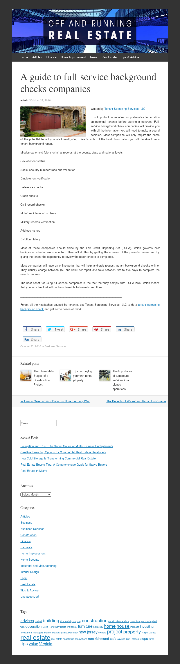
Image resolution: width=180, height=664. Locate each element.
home (110, 625)
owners (102, 632)
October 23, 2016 (40, 100)
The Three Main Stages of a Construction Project (44, 377)
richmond (102, 638)
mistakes (67, 632)
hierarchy (98, 626)
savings (121, 638)
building (51, 620)
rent (91, 638)
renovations (81, 638)
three (151, 638)
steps (144, 638)
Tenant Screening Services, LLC (124, 108)
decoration (33, 626)
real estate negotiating (62, 638)
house (123, 625)
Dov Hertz (60, 626)
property (132, 631)
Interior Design (29, 572)
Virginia (45, 643)
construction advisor (118, 621)
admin (24, 100)
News (93, 57)
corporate (146, 621)
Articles (37, 57)
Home (24, 57)
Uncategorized (29, 596)
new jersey (88, 632)
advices (27, 620)
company (76, 621)
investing (147, 626)
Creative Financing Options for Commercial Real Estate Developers (63, 452)
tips (24, 643)
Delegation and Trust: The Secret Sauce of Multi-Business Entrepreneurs (66, 446)
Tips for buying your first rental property (82, 375)
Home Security (29, 559)
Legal (23, 578)
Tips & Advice (130, 57)
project (114, 631)
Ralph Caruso (149, 632)
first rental (72, 626)
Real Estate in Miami (33, 470)
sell (128, 638)
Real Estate (109, 57)
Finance (51, 57)
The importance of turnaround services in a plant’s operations (122, 380)
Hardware (26, 547)
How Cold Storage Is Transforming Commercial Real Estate (58, 458)
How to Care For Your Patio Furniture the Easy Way (55, 401)
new (75, 632)
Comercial (65, 621)
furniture (85, 626)
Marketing (57, 632)
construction (95, 620)
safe (113, 638)
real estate (35, 637)
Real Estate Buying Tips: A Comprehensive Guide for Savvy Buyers (63, 464)
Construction (28, 535)
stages (135, 638)
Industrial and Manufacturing (38, 565)
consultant (135, 621)
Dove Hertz (48, 626)
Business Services (56, 346)
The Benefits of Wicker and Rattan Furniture (136, 401)
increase (134, 626)
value (33, 643)
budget (38, 621)
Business (26, 522)
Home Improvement (73, 57)
